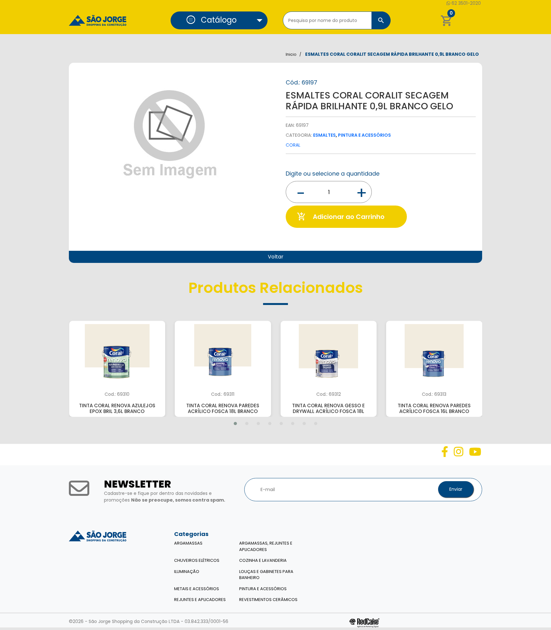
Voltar (275, 256)
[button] (219, 20)
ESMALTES (324, 135)
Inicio (291, 54)
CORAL (293, 145)
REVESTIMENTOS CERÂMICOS (268, 600)
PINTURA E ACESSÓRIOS (364, 135)
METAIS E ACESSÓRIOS (196, 589)
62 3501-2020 (465, 3)
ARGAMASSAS (188, 543)
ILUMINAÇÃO (186, 571)
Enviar (455, 489)
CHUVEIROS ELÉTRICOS (196, 560)
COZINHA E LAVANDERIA (263, 560)
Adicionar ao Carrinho (341, 216)
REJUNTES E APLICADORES (200, 600)
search (381, 20)
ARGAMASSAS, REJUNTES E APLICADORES (265, 546)
